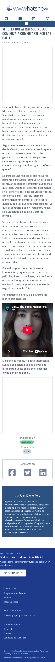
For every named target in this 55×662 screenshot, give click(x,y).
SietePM (43, 658)
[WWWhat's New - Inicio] (28, 8)
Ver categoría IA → (13, 573)
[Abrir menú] (28, 23)
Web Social (27, 442)
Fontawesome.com (18, 658)
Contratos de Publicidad (15, 638)
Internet (7, 598)
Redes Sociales (11, 602)
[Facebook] (21, 19)
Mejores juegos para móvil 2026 (19, 616)
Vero (13, 149)
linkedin (24, 533)
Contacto (8, 633)
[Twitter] (7, 19)
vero (27, 451)
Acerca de (8, 629)
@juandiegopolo (12, 533)
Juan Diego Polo (30, 495)
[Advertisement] (27, 74)
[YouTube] (35, 19)
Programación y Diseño (15, 593)
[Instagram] (49, 19)
